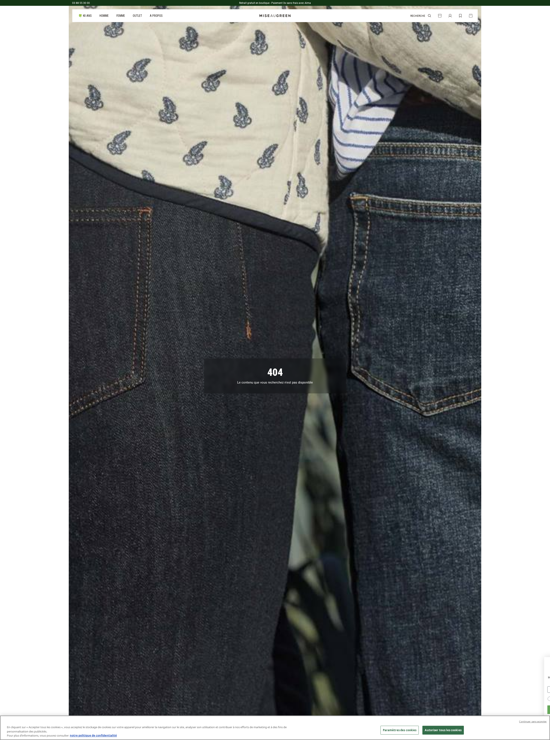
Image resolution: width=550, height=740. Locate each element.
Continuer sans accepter (533, 721)
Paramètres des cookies (400, 730)
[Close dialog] (544, 662)
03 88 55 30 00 (81, 3)
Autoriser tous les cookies (443, 730)
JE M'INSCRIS (462, 710)
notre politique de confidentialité (93, 735)
